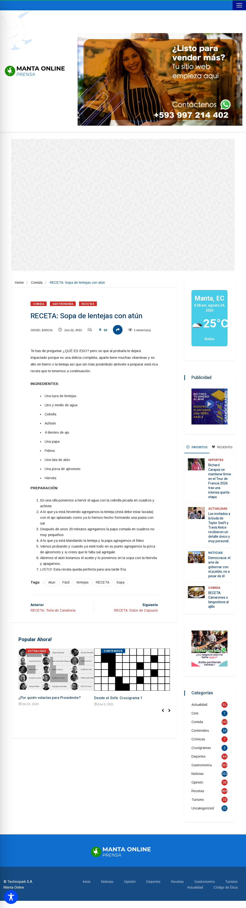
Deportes (215, 460)
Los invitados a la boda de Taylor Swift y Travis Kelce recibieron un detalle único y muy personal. (219, 527)
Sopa (120, 582)
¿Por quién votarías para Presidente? (49, 697)
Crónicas (198, 739)
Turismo (197, 800)
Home (19, 282)
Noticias (215, 553)
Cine (194, 713)
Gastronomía (62, 304)
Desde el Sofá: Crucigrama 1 (118, 698)
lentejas (83, 582)
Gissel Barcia (42, 330)
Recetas (87, 304)
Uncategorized (202, 808)
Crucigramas (201, 748)
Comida (37, 282)
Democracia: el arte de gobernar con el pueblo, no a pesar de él (219, 567)
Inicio (87, 882)
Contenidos (113, 651)
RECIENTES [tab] (224, 447)
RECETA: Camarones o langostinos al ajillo (218, 599)
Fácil (65, 582)
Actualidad (37, 651)
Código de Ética (226, 887)
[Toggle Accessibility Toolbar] (11, 897)
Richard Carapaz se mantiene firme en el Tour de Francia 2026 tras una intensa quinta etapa (219, 481)
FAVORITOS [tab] (199, 447)
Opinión (197, 782)
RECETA (102, 582)
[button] (171, 713)
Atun (51, 582)
